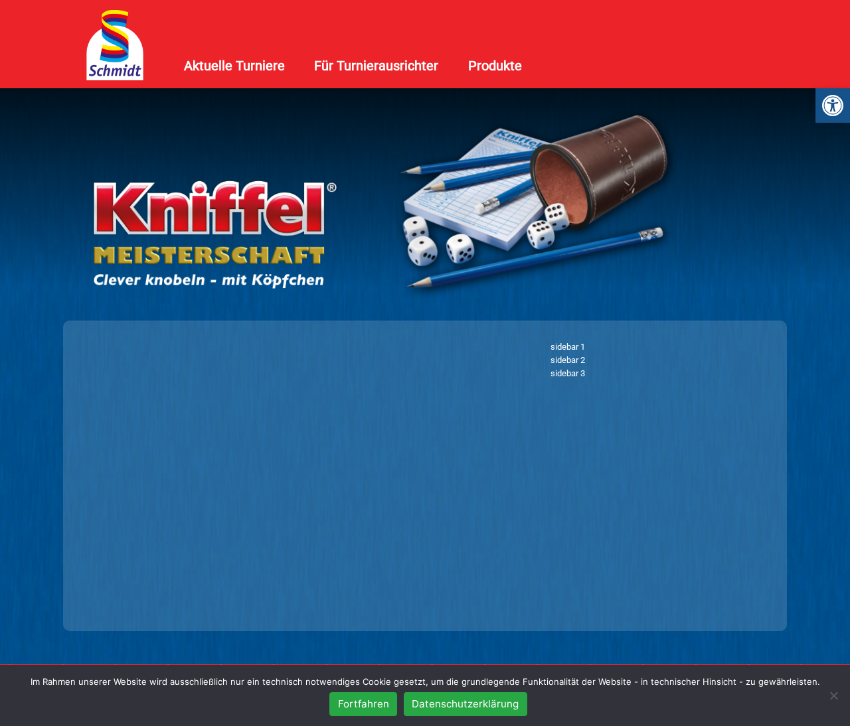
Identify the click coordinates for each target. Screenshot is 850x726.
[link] (832, 105)
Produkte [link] (495, 66)
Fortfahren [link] (363, 703)
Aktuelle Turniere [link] (234, 66)
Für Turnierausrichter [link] (376, 66)
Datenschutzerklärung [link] (465, 703)
